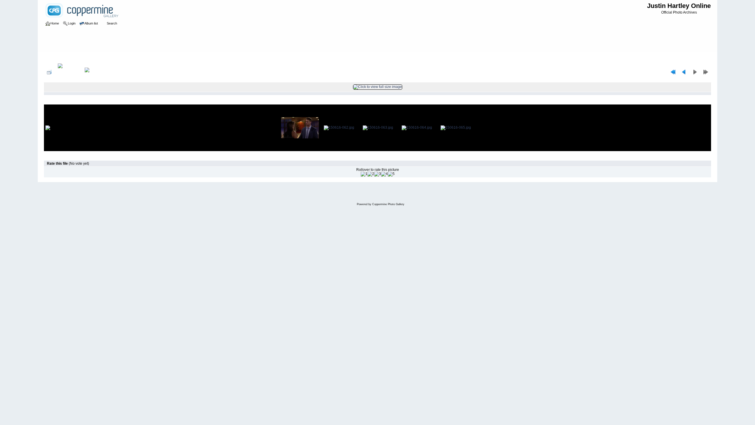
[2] (370, 174)
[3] (377, 174)
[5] (391, 174)
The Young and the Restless (106, 57)
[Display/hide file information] (68, 72)
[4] (384, 174)
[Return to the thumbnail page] (49, 72)
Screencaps (142, 57)
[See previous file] (684, 72)
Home (55, 57)
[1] (364, 174)
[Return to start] (673, 72)
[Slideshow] (93, 72)
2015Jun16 (164, 57)
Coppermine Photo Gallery (388, 204)
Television (71, 57)
